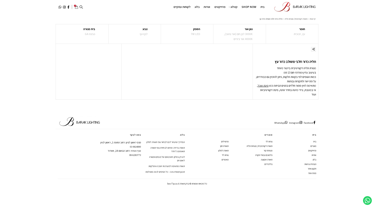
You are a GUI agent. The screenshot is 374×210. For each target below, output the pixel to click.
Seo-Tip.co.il (173, 183)
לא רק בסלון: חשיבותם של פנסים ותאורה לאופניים (167, 158)
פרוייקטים (220, 7)
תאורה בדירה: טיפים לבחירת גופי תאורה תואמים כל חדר (167, 149)
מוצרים (313, 146)
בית (262, 7)
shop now (249, 7)
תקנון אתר (312, 168)
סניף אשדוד (136, 150)
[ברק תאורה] (294, 7)
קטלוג (234, 7)
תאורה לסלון (223, 150)
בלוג (197, 7)
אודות (207, 7)
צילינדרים (268, 164)
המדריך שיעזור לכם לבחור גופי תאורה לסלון (166, 142)
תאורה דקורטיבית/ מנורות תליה (296, 19)
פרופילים (225, 141)
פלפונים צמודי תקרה (263, 155)
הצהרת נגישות (310, 164)
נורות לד (269, 141)
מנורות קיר (268, 150)
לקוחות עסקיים (182, 7)
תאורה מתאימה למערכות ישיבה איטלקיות (167, 166)
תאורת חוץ (224, 146)
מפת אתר (312, 173)
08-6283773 (135, 155)
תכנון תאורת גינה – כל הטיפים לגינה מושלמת (165, 171)
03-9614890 (135, 146)
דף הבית (313, 19)
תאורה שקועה (266, 159)
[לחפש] (81, 7)
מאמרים (225, 159)
